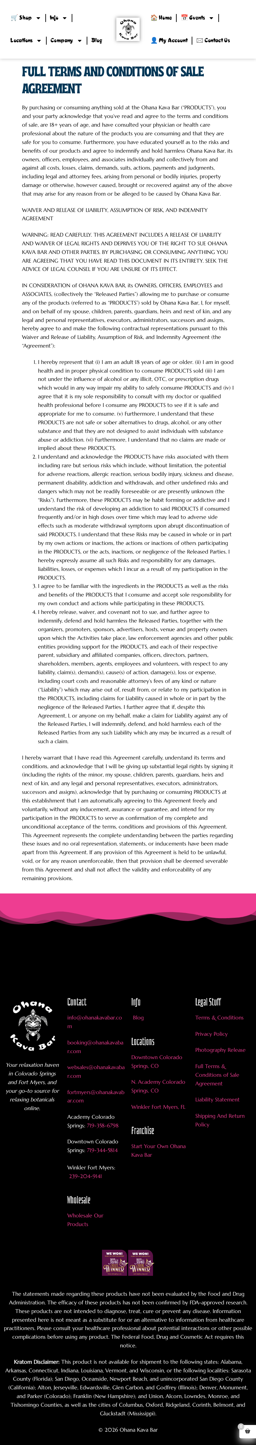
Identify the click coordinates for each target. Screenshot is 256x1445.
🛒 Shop (21, 18)
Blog (96, 41)
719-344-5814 (102, 1150)
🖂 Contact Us (213, 41)
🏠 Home (161, 18)
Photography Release (220, 1049)
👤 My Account (169, 41)
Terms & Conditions (219, 1017)
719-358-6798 (103, 1125)
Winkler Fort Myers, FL (158, 1106)
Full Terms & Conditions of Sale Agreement (217, 1075)
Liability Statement (217, 1099)
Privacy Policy (211, 1033)
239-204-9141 (84, 1176)
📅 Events (193, 18)
